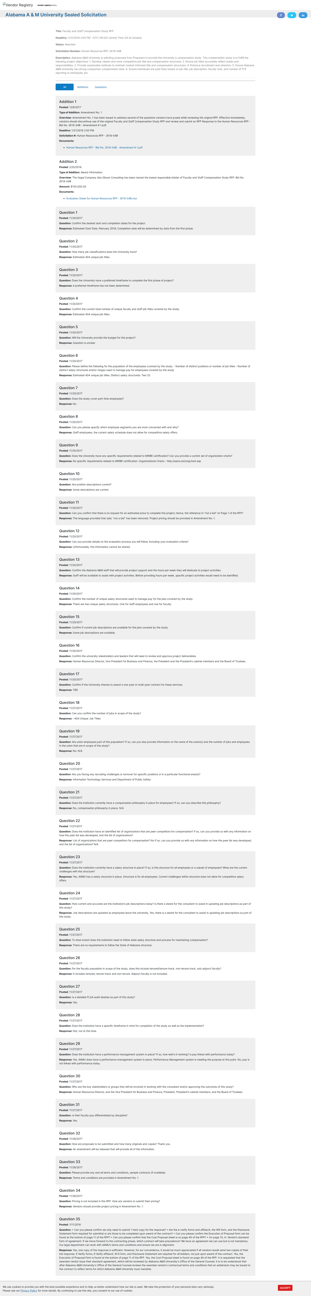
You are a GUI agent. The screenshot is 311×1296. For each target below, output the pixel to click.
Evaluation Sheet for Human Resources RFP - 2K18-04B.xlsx (101, 198)
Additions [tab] (82, 87)
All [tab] (64, 87)
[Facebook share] (281, 15)
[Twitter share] (291, 15)
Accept (285, 1287)
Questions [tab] (101, 87)
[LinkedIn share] (303, 15)
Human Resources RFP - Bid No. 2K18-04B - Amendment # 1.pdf (104, 147)
